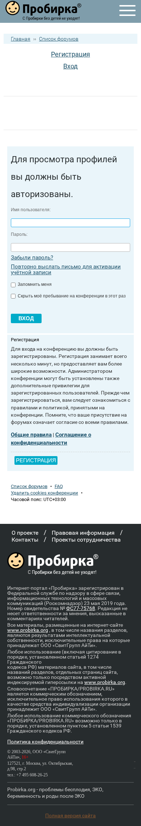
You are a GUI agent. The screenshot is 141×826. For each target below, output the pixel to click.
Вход (70, 66)
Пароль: (19, 234)
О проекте (25, 532)
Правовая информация (83, 532)
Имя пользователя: (31, 209)
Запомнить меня (34, 284)
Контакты (25, 539)
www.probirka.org (27, 630)
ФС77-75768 (80, 608)
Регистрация (70, 54)
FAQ (59, 486)
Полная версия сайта (70, 815)
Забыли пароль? (32, 257)
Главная (20, 39)
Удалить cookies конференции (44, 493)
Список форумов (58, 39)
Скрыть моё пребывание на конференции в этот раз (71, 296)
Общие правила (31, 434)
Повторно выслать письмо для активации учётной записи (66, 269)
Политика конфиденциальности (45, 741)
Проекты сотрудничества (86, 539)
